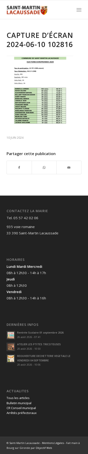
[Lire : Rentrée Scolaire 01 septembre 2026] (11, 335)
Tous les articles (18, 398)
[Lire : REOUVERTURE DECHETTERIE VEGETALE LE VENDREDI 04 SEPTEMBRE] (11, 358)
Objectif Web (44, 448)
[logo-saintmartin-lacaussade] (36, 9)
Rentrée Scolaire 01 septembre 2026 (40, 332)
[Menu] (79, 9)
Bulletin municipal (19, 403)
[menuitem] (79, 9)
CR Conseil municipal (21, 408)
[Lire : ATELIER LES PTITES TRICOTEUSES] (11, 347)
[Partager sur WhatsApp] (44, 167)
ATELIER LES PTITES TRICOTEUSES (39, 344)
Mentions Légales (53, 443)
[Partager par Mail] (69, 167)
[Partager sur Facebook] (19, 167)
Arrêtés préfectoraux (22, 413)
